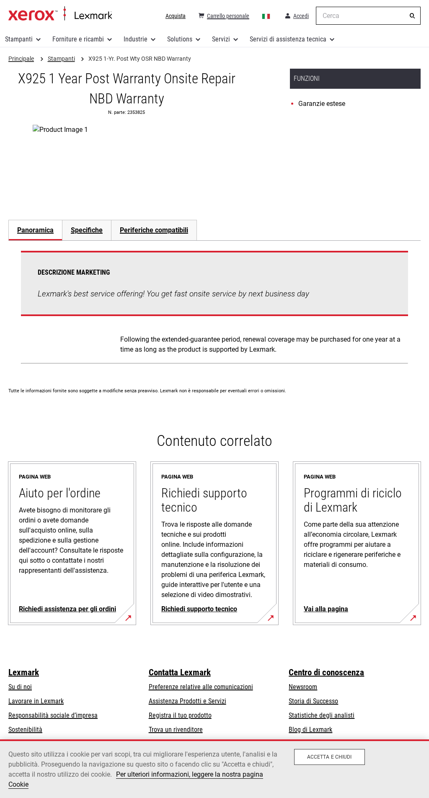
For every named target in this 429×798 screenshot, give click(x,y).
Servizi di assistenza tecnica (288, 39)
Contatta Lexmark (180, 672)
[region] (214, 768)
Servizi (221, 39)
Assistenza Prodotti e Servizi (187, 701)
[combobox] (368, 16)
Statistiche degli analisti (321, 715)
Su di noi (20, 687)
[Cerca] (412, 16)
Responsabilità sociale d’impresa (53, 715)
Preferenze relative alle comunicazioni (201, 687)
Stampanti (19, 39)
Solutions (179, 39)
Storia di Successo (313, 701)
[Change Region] (266, 16)
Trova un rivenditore (176, 730)
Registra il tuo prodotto (180, 715)
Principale (60, 14)
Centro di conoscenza (326, 672)
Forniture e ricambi (78, 39)
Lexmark (23, 672)
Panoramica (35, 230)
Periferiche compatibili (154, 230)
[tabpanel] (214, 309)
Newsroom (303, 687)
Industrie (135, 39)
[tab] (35, 230)
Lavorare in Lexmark (36, 701)
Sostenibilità (25, 730)
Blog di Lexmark (310, 730)
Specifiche (87, 230)
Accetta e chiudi (329, 757)
